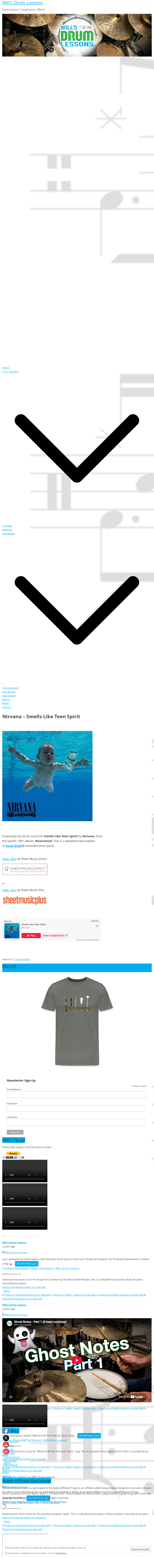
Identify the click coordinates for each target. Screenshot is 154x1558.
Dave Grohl (14, 846)
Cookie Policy (60, 1553)
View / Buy (9, 859)
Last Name (12, 1117)
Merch (5, 699)
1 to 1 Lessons (10, 371)
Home (5, 367)
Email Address (14, 1089)
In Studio (7, 526)
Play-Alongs (8, 692)
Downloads (8, 533)
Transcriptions (10, 688)
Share (6, 1291)
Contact (6, 707)
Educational (9, 695)
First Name (12, 1103)
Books (5, 703)
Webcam (7, 529)
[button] (77, 522)
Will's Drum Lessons (14, 1242)
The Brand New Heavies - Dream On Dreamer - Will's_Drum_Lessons (40, 1268)
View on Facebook (24, 1287)
